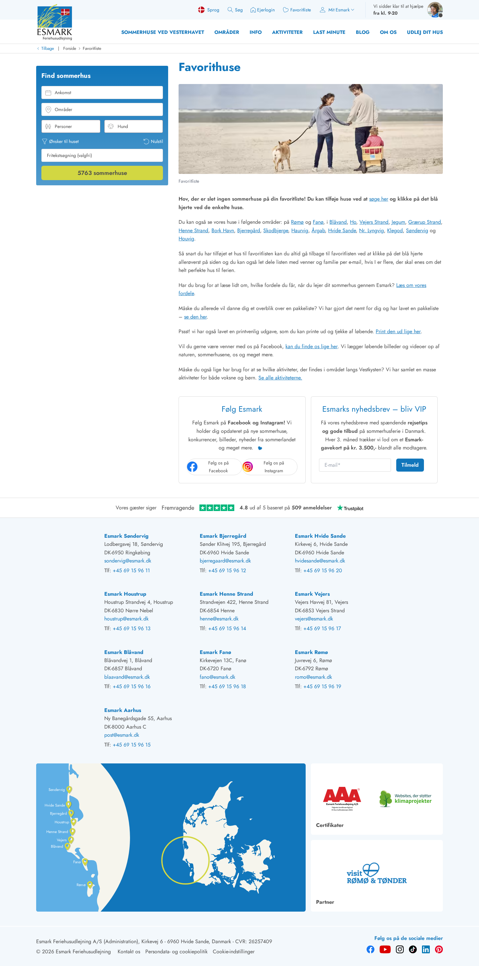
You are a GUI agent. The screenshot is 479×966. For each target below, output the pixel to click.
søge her (378, 199)
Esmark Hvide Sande (320, 536)
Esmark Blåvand (123, 652)
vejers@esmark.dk (314, 618)
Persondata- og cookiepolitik (176, 951)
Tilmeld (410, 465)
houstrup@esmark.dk (126, 618)
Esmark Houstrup (125, 594)
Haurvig (299, 230)
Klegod (395, 230)
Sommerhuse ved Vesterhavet (162, 32)
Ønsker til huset (64, 141)
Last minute (329, 32)
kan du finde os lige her (311, 346)
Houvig (186, 238)
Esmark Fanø (215, 652)
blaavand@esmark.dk (127, 677)
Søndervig (417, 230)
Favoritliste (92, 48)
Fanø (318, 222)
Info (256, 32)
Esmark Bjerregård (223, 536)
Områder (226, 32)
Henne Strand (193, 230)
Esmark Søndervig (126, 536)
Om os (388, 32)
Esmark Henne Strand (226, 594)
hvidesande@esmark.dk (320, 560)
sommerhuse (102, 173)
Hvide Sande (342, 230)
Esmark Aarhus (122, 710)
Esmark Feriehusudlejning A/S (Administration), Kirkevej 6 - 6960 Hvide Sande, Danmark (133, 941)
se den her (195, 316)
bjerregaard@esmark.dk (225, 560)
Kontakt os (129, 951)
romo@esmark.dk (313, 677)
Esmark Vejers (312, 594)
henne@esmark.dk (219, 618)
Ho (353, 222)
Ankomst (63, 92)
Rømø (297, 222)
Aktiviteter (287, 32)
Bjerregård (248, 230)
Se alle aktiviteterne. (280, 377)
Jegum (398, 222)
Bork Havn (222, 230)
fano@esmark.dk (217, 677)
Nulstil (157, 141)
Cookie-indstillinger (233, 951)
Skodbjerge (275, 230)
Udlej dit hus (425, 32)
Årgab (318, 230)
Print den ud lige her (398, 331)
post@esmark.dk (121, 735)
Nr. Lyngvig (371, 230)
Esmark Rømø (311, 652)
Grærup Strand (424, 222)
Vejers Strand (373, 222)
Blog (363, 32)
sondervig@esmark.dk (127, 560)
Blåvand (338, 222)
